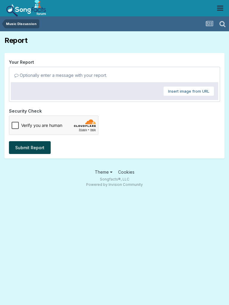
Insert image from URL (188, 91)
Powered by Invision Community (114, 184)
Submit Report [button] (29, 147)
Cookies (126, 172)
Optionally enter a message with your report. (62, 75)
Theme (102, 172)
